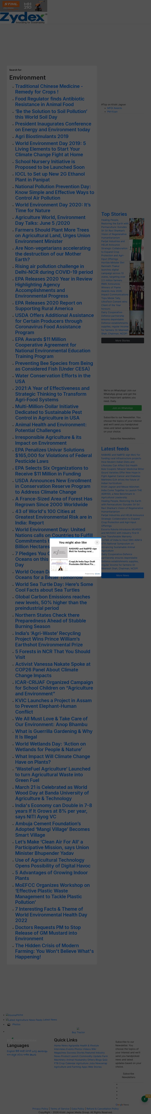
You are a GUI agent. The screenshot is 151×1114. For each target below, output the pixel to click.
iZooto (97, 574)
